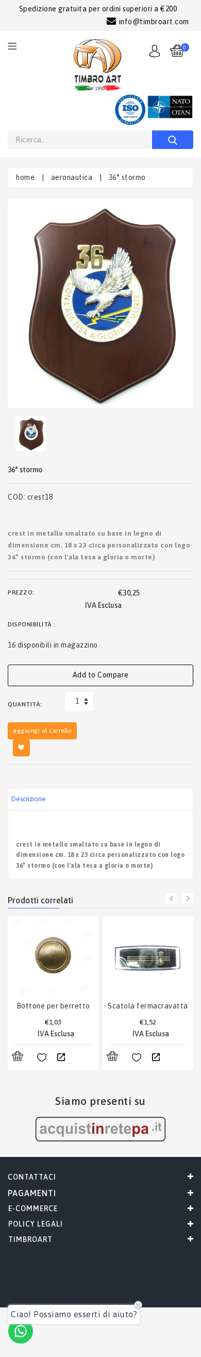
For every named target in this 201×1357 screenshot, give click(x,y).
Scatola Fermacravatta (148, 1006)
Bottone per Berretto (53, 1006)
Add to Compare (101, 675)
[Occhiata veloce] (61, 1058)
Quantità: (25, 704)
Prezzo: (21, 592)
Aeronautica (72, 177)
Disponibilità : (32, 624)
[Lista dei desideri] (41, 1058)
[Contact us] (20, 1331)
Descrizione (28, 799)
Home (25, 177)
